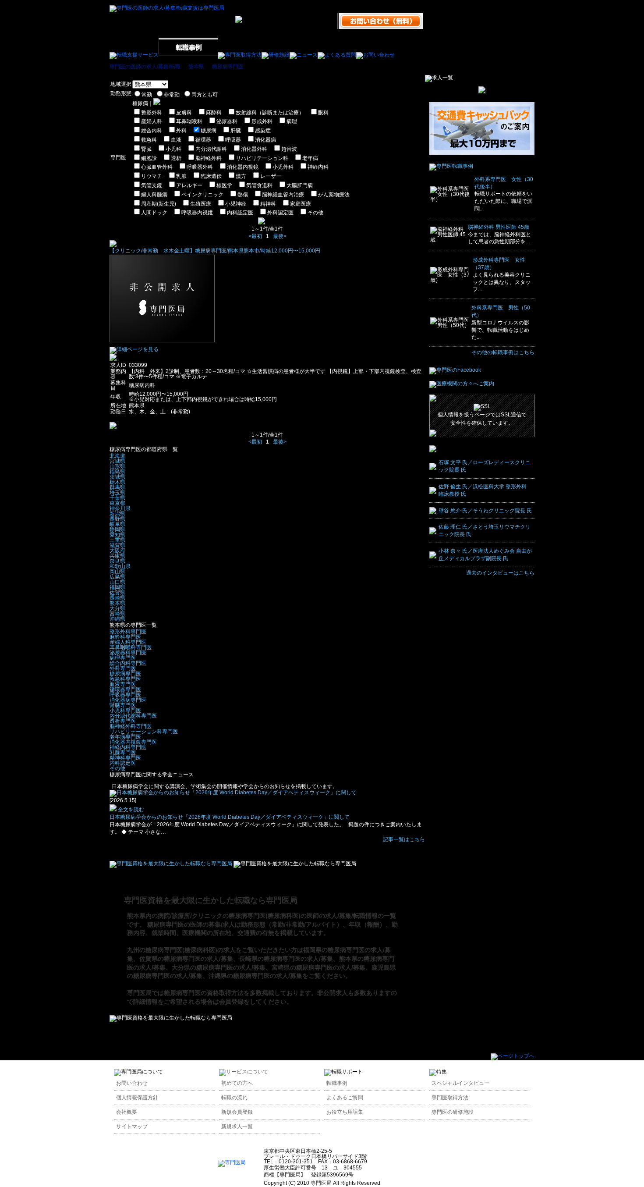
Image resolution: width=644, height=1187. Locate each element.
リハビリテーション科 (262, 158)
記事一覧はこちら (404, 839)
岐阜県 (117, 524)
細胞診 (149, 158)
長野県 (117, 519)
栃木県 (117, 482)
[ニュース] (304, 55)
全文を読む (130, 810)
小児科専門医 (125, 710)
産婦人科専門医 (128, 642)
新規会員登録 (237, 1112)
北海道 (117, 456)
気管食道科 (259, 185)
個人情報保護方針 (137, 1098)
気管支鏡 (151, 185)
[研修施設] (276, 55)
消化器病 (265, 140)
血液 (176, 140)
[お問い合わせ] (375, 55)
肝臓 (235, 131)
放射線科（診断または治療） (270, 113)
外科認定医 (280, 213)
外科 (181, 131)
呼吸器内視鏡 (197, 213)
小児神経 (235, 204)
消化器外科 (254, 149)
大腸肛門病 (300, 185)
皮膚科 (184, 113)
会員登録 (231, 1001)
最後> (280, 236)
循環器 (203, 140)
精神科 (268, 204)
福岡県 (117, 587)
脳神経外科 (208, 158)
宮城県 (117, 461)
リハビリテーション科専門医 (144, 732)
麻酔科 (214, 113)
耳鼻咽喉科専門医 (131, 647)
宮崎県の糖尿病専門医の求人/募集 (318, 967)
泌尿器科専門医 (128, 653)
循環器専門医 (125, 689)
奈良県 (117, 561)
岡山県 (117, 572)
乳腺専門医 (123, 753)
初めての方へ (237, 1083)
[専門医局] (232, 1162)
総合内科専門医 (128, 663)
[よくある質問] (337, 55)
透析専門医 (123, 721)
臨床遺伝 (211, 176)
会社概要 (126, 1112)
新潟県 (117, 514)
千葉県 (117, 498)
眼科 (323, 113)
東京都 (117, 503)
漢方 (241, 176)
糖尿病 (208, 131)
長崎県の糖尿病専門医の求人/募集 (286, 958)
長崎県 (117, 598)
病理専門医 (123, 658)
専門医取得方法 (450, 1098)
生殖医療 (200, 204)
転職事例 (336, 1083)
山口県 (117, 582)
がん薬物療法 (334, 195)
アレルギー (189, 185)
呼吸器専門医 (125, 695)
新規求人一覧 (237, 1126)
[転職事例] (188, 55)
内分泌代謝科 (211, 149)
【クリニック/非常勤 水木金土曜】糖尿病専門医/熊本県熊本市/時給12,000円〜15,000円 (215, 251)
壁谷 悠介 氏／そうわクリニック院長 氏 (485, 511)
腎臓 (146, 149)
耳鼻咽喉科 (189, 121)
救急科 (149, 140)
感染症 (263, 131)
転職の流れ (234, 1098)
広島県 (117, 577)
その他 (315, 213)
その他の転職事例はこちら (502, 352)
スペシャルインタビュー (460, 1083)
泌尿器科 (226, 121)
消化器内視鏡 (242, 167)
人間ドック (154, 213)
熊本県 (196, 67)
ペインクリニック (202, 195)
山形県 (117, 466)
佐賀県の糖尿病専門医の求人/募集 (186, 958)
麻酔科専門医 (125, 637)
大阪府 (117, 550)
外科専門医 (123, 668)
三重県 (117, 540)
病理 (292, 121)
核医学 (224, 185)
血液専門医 (123, 684)
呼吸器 (233, 140)
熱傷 (242, 195)
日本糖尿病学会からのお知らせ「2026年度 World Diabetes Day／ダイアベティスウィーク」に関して (230, 817)
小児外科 (283, 167)
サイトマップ (132, 1126)
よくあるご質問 (344, 1098)
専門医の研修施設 (453, 1112)
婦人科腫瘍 (154, 195)
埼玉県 (117, 493)
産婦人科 (151, 121)
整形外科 (151, 113)
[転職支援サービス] (134, 55)
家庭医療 (300, 204)
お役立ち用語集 (344, 1112)
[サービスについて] (243, 1072)
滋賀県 (117, 545)
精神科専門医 (125, 758)
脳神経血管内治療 (283, 195)
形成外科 (261, 121)
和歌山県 (120, 566)
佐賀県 (117, 593)
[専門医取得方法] (240, 55)
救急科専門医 (125, 679)
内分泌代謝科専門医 (133, 716)
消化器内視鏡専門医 (133, 742)
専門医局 (139, 992)
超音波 (289, 149)
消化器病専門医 (128, 700)
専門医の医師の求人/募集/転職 (145, 67)
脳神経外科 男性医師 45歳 (498, 227)
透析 (176, 158)
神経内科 (318, 167)
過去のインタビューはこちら (500, 573)
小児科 (173, 149)
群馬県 (117, 487)
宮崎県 (117, 614)
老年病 (310, 158)
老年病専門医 (125, 737)
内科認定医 (240, 213)
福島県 (117, 472)
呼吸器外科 (200, 167)
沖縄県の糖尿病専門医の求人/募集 (255, 975)
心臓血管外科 (157, 167)
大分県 (117, 608)
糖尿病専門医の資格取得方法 (204, 992)
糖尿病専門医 (228, 67)
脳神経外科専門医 (131, 726)
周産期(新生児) (158, 204)
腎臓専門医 (123, 705)
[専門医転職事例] (451, 166)
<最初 (255, 236)
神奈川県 (120, 508)
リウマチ (151, 176)
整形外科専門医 (128, 632)
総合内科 (151, 131)
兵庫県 (117, 556)
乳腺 (181, 176)
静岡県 (117, 529)
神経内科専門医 (128, 747)
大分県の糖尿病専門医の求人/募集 (218, 967)
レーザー (270, 176)
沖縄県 (117, 619)
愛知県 (117, 535)
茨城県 (117, 477)
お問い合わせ (132, 1083)
